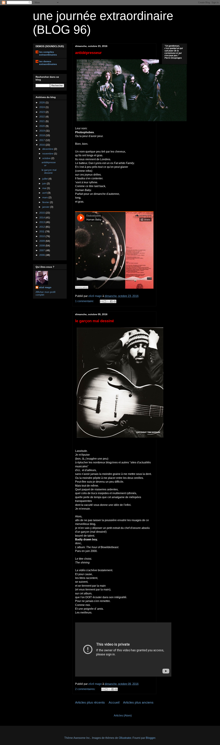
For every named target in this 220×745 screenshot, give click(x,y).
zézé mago (45, 287)
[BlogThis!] (105, 301)
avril (44, 192)
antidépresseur (88, 53)
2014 (42, 217)
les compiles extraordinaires (48, 53)
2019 (42, 130)
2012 (42, 226)
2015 (42, 212)
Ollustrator (125, 737)
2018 (42, 135)
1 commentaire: (85, 301)
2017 (42, 140)
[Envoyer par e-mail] (101, 301)
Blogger (150, 737)
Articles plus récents (90, 702)
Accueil (114, 702)
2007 (42, 250)
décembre (48, 149)
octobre (46, 158)
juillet (45, 178)
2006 (42, 255)
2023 (42, 112)
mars (45, 197)
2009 (42, 241)
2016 (42, 144)
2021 (42, 121)
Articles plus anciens (138, 702)
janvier (46, 206)
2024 (42, 107)
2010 (42, 236)
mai (44, 188)
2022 (42, 116)
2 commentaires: (85, 689)
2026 (42, 102)
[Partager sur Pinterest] (114, 301)
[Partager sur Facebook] (111, 301)
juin (44, 183)
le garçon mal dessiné (94, 321)
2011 (42, 231)
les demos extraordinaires (48, 63)
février (46, 202)
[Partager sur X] (108, 301)
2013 (42, 222)
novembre (48, 153)
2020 (42, 126)
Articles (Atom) (123, 715)
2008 (42, 245)
